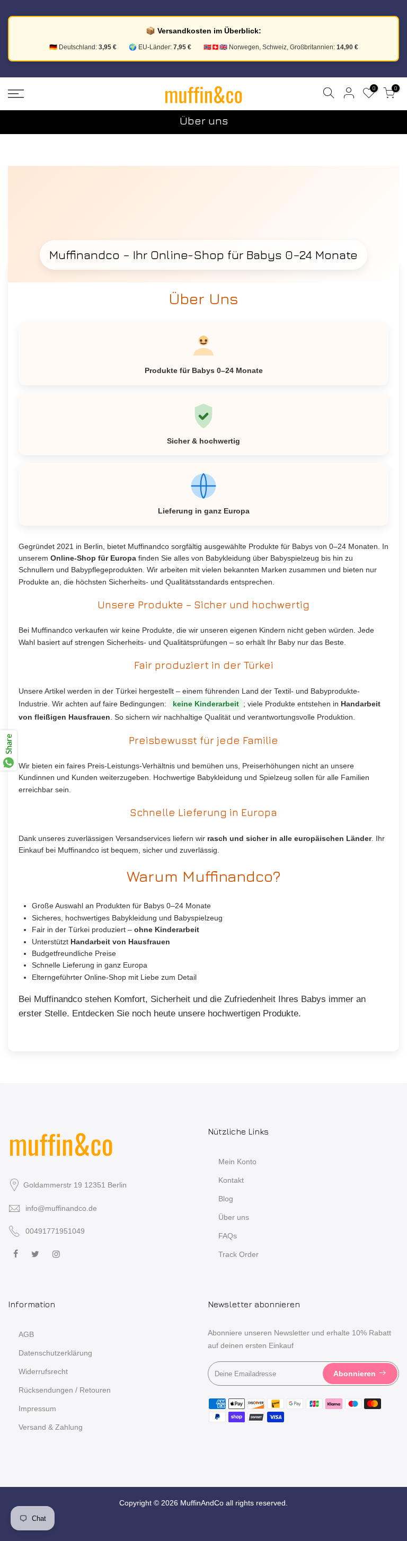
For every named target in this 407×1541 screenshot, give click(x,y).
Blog (225, 1198)
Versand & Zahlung (51, 1427)
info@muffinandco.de (61, 1208)
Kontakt (231, 1180)
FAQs (227, 1236)
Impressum (37, 1408)
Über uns (233, 1217)
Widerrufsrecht (43, 1371)
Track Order (238, 1254)
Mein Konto (237, 1161)
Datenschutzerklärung (55, 1353)
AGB (26, 1334)
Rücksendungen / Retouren (65, 1390)
